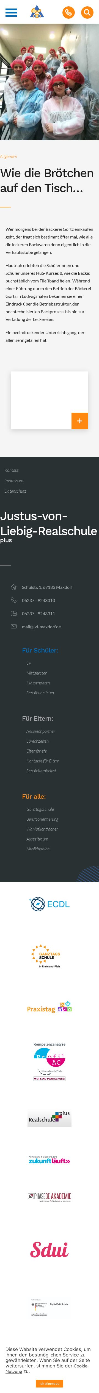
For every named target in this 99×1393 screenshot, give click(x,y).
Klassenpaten (38, 683)
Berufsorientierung (42, 819)
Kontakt (11, 470)
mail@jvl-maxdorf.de (41, 626)
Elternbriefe (36, 751)
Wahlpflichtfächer (42, 829)
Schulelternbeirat (41, 770)
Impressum (13, 480)
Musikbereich (38, 848)
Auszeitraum (37, 839)
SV (28, 663)
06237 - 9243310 (38, 600)
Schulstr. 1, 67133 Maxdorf (47, 587)
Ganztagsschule (40, 809)
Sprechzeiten (37, 741)
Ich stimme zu (49, 1383)
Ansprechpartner (40, 731)
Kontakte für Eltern (42, 761)
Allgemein (8, 156)
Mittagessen (36, 673)
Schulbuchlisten (40, 692)
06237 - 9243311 (38, 613)
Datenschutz (15, 491)
